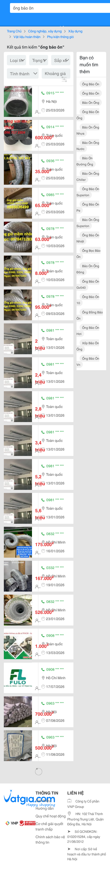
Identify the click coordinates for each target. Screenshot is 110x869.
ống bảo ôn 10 (87, 299)
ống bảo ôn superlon (87, 191)
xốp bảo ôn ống (87, 346)
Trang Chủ (14, 31)
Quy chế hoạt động (51, 815)
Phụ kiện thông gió (60, 36)
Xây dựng (75, 31)
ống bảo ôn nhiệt (87, 238)
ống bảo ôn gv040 (87, 284)
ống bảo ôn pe (87, 207)
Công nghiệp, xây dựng (45, 31)
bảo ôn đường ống (84, 161)
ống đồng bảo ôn (89, 315)
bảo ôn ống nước (87, 145)
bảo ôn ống (90, 102)
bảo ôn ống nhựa (87, 130)
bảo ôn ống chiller (87, 176)
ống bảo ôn (90, 84)
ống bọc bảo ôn (88, 253)
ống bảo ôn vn (87, 361)
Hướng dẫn (45, 808)
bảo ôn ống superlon (87, 222)
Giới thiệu (43, 800)
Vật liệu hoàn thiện (27, 36)
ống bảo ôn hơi (87, 330)
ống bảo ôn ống (87, 114)
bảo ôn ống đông (87, 269)
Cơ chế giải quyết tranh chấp (49, 826)
